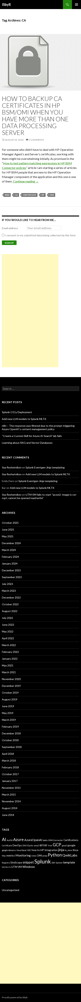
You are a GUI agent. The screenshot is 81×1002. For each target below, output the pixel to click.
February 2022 (10, 651)
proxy (44, 855)
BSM (7, 195)
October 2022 (10, 604)
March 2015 (9, 794)
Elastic (30, 845)
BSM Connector (55, 840)
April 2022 (8, 638)
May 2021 (7, 665)
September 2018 (12, 747)
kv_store (68, 850)
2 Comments (36, 139)
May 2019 (7, 713)
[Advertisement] (30, 310)
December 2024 (11, 543)
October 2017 (10, 774)
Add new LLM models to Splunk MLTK (24, 419)
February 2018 (10, 767)
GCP (57, 844)
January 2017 (10, 780)
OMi (52, 195)
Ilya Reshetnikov (11, 467)
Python (55, 854)
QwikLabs (69, 855)
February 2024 (10, 556)
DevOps (17, 845)
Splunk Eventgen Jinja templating (45, 467)
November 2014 (11, 801)
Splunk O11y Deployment (17, 412)
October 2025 (10, 522)
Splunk (42, 861)
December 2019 (11, 685)
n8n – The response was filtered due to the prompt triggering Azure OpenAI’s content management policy (38, 427)
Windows (28, 866)
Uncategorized (10, 890)
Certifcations (70, 840)
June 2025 (8, 529)
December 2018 (11, 733)
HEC (29, 850)
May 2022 (7, 631)
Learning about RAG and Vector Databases (27, 442)
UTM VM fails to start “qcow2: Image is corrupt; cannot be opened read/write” (39, 496)
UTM (14, 866)
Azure (18, 839)
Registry (6, 862)
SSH (53, 862)
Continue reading (26, 181)
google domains (9, 850)
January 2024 (10, 563)
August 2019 (9, 699)
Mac (4, 855)
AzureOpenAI (33, 840)
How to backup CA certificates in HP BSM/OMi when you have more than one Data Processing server (35, 115)
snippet (28, 862)
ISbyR (6, 4)
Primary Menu (76, 4)
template (69, 862)
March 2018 (9, 760)
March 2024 (9, 549)
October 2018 (10, 740)
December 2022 (11, 597)
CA (16, 195)
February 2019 (10, 726)
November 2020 (11, 679)
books (45, 840)
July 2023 (7, 583)
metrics (10, 855)
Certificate (29, 195)
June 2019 (8, 706)
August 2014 (9, 808)
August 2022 (9, 611)
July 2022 (7, 617)
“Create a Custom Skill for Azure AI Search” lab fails (32, 435)
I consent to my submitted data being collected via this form (40, 235)
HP (42, 195)
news (33, 855)
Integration (51, 850)
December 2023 (11, 570)
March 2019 (9, 719)
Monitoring (23, 855)
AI (4, 839)
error (43, 845)
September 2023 (12, 577)
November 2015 (11, 787)
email (36, 845)
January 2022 (10, 658)
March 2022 (9, 645)
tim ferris (6, 867)
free (50, 845)
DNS (24, 845)
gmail (64, 845)
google (71, 845)
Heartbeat (22, 850)
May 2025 (7, 536)
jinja (61, 850)
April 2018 (8, 753)
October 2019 (10, 692)
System (59, 862)
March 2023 (9, 590)
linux (75, 850)
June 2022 (8, 624)
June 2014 (8, 814)
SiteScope (16, 862)
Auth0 (10, 840)
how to (36, 850)
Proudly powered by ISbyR (15, 997)
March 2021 (9, 672)
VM (20, 866)
